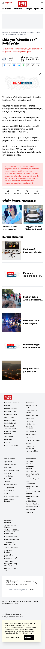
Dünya (28, 8)
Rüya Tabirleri (31, 471)
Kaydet (33, 590)
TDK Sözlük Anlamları (29, 463)
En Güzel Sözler (31, 501)
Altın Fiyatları (9, 437)
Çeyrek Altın (8, 476)
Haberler (5, 32)
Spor (36, 8)
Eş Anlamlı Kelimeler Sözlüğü (33, 492)
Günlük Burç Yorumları (30, 428)
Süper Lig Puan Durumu (9, 500)
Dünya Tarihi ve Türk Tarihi (33, 475)
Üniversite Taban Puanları (32, 467)
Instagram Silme (32, 451)
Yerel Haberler (15, 32)
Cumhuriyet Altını (10, 485)
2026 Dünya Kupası (33, 440)
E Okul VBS (29, 421)
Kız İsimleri (29, 513)
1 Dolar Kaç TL (9, 490)
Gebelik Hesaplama (11, 540)
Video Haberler (31, 459)
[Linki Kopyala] (38, 65)
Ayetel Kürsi (8, 462)
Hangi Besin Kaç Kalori (32, 488)
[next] (41, 218)
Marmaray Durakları (33, 507)
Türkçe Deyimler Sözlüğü (10, 526)
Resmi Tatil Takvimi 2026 (11, 569)
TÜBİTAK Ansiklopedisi (30, 483)
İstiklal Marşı (30, 418)
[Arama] (3, 3)
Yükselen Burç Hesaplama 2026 (10, 543)
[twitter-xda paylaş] (9, 65)
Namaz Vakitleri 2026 (31, 407)
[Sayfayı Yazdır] (33, 65)
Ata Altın (7, 482)
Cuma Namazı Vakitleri (31, 411)
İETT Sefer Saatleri (10, 537)
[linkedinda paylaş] (19, 65)
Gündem (6, 8)
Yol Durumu (30, 437)
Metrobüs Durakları (32, 504)
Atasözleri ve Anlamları (8, 521)
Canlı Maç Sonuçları (11, 496)
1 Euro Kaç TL (8, 493)
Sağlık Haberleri (10, 423)
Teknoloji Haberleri (10, 429)
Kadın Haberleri (9, 426)
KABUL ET (28, 637)
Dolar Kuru (8, 439)
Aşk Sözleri (8, 467)
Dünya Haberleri (10, 420)
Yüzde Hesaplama (11, 547)
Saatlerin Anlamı (10, 464)
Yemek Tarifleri (9, 459)
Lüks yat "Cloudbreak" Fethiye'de (21, 33)
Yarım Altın (8, 479)
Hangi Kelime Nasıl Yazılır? (32, 497)
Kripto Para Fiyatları (11, 445)
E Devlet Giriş (30, 424)
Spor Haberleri (9, 417)
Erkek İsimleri (30, 510)
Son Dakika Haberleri (11, 403)
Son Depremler (31, 432)
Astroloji (28, 443)
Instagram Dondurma (30, 447)
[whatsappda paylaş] (23, 65)
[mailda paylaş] (28, 65)
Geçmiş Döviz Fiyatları (9, 551)
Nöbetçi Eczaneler (32, 415)
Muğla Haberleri (28, 32)
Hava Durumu (31, 435)
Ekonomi (18, 8)
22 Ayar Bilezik (9, 488)
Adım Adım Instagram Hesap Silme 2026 (10, 564)
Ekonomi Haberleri (10, 409)
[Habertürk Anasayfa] (22, 3)
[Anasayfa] (8, 397)
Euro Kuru (7, 442)
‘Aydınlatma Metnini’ (12, 633)
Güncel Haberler (10, 411)
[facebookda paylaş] (4, 65)
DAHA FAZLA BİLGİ (13, 637)
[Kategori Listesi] (42, 3)
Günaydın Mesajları (11, 470)
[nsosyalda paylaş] (14, 65)
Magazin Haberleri (11, 414)
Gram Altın (8, 473)
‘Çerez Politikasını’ (28, 631)
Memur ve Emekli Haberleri (10, 433)
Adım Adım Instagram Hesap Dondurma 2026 (10, 557)
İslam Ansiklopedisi (33, 479)
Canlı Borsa (30, 403)
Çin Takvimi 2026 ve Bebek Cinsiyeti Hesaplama (11, 532)
